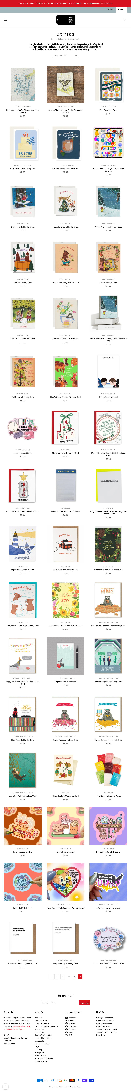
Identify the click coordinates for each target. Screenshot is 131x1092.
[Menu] (5, 20)
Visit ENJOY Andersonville (106, 1029)
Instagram (72, 1026)
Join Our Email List (42, 1044)
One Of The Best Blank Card (23, 339)
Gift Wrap (38, 1050)
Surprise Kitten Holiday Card (65, 570)
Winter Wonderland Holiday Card (108, 227)
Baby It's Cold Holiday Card (22, 227)
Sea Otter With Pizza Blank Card (22, 796)
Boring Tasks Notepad (108, 397)
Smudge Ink (23, 566)
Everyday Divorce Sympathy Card (22, 964)
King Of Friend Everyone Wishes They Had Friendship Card (108, 512)
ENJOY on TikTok (103, 1026)
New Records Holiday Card (22, 740)
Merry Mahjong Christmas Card (65, 453)
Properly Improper (108, 960)
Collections (62, 39)
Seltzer (65, 792)
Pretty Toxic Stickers (65, 904)
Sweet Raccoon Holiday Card (65, 740)
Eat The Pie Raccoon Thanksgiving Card (108, 626)
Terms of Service (41, 1061)
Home (53, 39)
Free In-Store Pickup (43, 1038)
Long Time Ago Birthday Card (65, 964)
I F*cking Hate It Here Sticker (108, 908)
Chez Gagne (65, 508)
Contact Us (39, 1032)
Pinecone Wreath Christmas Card (108, 570)
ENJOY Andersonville (21, 1026)
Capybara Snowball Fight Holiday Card (23, 626)
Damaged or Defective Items (46, 1026)
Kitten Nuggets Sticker (22, 852)
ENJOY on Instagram (104, 1023)
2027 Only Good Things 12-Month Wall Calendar (108, 169)
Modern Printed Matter (108, 622)
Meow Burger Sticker (65, 852)
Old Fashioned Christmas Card (65, 168)
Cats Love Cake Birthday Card (65, 339)
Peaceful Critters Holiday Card (65, 227)
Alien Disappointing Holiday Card (108, 681)
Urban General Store (72, 1087)
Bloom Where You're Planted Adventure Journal (22, 111)
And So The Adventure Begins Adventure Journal (65, 111)
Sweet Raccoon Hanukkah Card (108, 740)
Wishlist (111, 10)
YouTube (71, 1029)
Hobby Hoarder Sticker (22, 453)
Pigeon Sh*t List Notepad (65, 681)
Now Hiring (100, 1035)
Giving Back (39, 1052)
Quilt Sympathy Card (108, 110)
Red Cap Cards (23, 223)
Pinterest (71, 1023)
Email (70, 1032)
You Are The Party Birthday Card (65, 283)
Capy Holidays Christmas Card (65, 796)
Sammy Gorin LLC (108, 394)
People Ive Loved (108, 165)
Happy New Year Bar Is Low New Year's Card (23, 682)
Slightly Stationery (108, 107)
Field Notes (108, 792)
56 (74, 977)
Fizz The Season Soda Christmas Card (22, 511)
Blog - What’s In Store (43, 1035)
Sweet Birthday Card (108, 283)
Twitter (70, 1021)
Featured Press (41, 1021)
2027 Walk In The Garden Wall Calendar (65, 626)
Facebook (72, 1018)
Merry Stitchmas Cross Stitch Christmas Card (108, 454)
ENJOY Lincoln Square (15, 1029)
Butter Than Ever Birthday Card (23, 168)
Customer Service (42, 1023)
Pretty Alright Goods (23, 960)
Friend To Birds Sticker (22, 908)
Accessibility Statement (44, 1058)
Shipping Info (40, 1041)
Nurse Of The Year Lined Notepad (65, 511)
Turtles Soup (22, 848)
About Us (38, 1018)
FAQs (37, 1047)
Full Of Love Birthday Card (23, 397)
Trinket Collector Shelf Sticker (108, 852)
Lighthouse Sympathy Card (22, 570)
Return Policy (40, 1029)
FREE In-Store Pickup (105, 1021)
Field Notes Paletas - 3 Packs (108, 796)
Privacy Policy (40, 1055)
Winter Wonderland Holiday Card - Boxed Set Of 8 (108, 340)
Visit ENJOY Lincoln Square (107, 1032)
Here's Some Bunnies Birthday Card (65, 397)
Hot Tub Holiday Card (23, 283)
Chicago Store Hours (104, 1018)
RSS (70, 1035)
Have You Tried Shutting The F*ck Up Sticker (65, 908)
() (121, 10)
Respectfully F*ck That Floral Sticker (108, 964)
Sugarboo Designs (22, 107)
